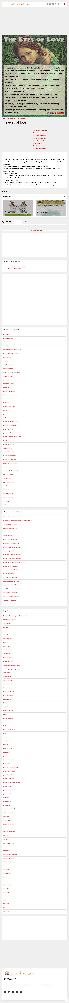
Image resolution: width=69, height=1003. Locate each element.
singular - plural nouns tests (10, 471)
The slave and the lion (39, 146)
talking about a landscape (10, 854)
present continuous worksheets (12, 558)
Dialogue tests (7, 334)
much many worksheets (9, 551)
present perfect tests (9, 440)
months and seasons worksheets (12, 547)
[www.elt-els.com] (20, 4)
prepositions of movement (10, 767)
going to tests (7, 380)
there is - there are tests (9, 490)
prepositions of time (8, 775)
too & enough (7, 888)
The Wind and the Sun (39, 138)
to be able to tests (8, 497)
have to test (6, 387)
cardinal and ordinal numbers (11, 635)
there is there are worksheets (11, 596)
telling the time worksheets (10, 592)
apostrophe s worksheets (10, 528)
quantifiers (6, 797)
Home (3, 118)
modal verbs (6, 722)
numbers (5, 737)
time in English (7, 873)
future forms (6, 688)
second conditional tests (10, 463)
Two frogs (8, 212)
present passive (7, 786)
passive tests (6, 410)
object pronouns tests (9, 406)
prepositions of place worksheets (12, 554)
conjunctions (6, 653)
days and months (8, 657)
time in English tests (8, 493)
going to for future (8, 691)
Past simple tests (8, 338)
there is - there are (8, 866)
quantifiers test (7, 448)
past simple (6, 756)
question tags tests (8, 452)
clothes (5, 642)
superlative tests (7, 486)
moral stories (11, 118)
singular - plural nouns (9, 831)
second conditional (8, 824)
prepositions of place (9, 771)
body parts (6, 627)
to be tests (6, 501)
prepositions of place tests (10, 425)
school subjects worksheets (11, 581)
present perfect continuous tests (12, 436)
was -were (6, 903)
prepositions (6, 763)
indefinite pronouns (8, 710)
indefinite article (7, 707)
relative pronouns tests (9, 459)
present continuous (8, 778)
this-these (6, 869)
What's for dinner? (38, 141)
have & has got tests (9, 383)
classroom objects (8, 638)
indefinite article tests (9, 391)
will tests (5, 505)
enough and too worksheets (11, 539)
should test (6, 467)
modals (5, 725)
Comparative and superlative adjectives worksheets (17, 520)
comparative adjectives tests (11, 353)
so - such (5, 839)
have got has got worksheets (11, 543)
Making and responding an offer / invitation (15, 616)
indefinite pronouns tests (10, 395)
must (4, 733)
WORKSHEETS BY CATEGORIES (14, 268)
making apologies (8, 718)
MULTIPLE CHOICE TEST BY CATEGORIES (16, 267)
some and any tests (8, 482)
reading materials (22, 118)
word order (6, 911)
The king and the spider (40, 130)
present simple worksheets (10, 566)
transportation (7, 892)
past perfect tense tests (9, 418)
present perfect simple (9, 790)
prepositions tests (8, 429)
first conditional (7, 680)
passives (5, 744)
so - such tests (7, 478)
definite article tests (8, 365)
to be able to (6, 881)
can (4, 631)
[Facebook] (47, 4)
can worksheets (7, 532)
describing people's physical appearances (14, 669)
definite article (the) (8, 661)
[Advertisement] (34, 21)
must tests (6, 402)
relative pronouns (8, 813)
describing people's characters (11, 665)
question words (7, 805)
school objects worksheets (10, 577)
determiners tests (8, 368)
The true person (42, 212)
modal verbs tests (8, 399)
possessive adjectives (9, 760)
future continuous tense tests (11, 372)
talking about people (8, 862)
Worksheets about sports (10, 524)
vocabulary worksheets (9, 600)
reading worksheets (8, 573)
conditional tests (7, 357)
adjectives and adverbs (9, 619)
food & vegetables (8, 684)
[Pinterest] (58, 4)
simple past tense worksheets (11, 585)
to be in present (7, 885)
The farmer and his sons (40, 133)
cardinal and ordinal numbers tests (12, 349)
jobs (4, 714)
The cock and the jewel (39, 148)
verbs (4, 900)
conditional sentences (9, 650)
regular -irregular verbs (9, 809)
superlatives (6, 850)
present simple (7, 794)
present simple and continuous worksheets (15, 562)
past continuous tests (9, 414)
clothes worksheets (8, 535)
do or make (6, 672)
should (5, 828)
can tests (5, 346)
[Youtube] (53, 4)
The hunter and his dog (39, 135)
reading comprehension (9, 455)
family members (7, 676)
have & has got (7, 699)
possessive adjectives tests (10, 421)
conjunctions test (8, 361)
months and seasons (9, 729)
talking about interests (9, 858)
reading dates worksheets (10, 570)
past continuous (7, 748)
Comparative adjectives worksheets (13, 517)
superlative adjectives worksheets (12, 589)
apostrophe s (7, 623)
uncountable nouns (8, 896)
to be (4, 877)
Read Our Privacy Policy (36, 230)
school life (6, 816)
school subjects (7, 820)
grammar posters (8, 695)
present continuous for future (11, 782)
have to (5, 703)
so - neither (6, 835)
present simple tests (8, 444)
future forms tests (8, 376)
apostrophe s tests (8, 342)
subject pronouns (8, 847)
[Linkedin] (55, 4)
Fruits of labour (37, 143)
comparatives (7, 646)
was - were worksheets (9, 604)
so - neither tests (8, 474)
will (4, 907)
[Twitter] (50, 4)
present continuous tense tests (11, 433)
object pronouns (7, 741)
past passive (6, 752)
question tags (7, 801)
